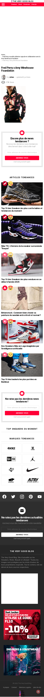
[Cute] (10, 183)
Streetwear (26, 4)
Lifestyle (34, 4)
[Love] (10, 217)
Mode (20, 4)
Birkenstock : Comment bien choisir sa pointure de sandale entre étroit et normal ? (21, 314)
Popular (4, 254)
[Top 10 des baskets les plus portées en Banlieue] (22, 365)
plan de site (37, 687)
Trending (4, 183)
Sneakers (14, 4)
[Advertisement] (22, 30)
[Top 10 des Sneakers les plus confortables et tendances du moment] (22, 194)
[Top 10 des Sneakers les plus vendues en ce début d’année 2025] (22, 265)
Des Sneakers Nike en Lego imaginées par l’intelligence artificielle (20, 347)
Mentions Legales (25, 687)
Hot (4, 288)
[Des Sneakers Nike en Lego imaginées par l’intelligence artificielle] (22, 331)
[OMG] (10, 254)
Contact (14, 687)
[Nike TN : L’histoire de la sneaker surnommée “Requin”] (22, 229)
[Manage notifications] (38, 692)
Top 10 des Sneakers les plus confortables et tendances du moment (21, 209)
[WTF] (10, 354)
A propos (6, 687)
